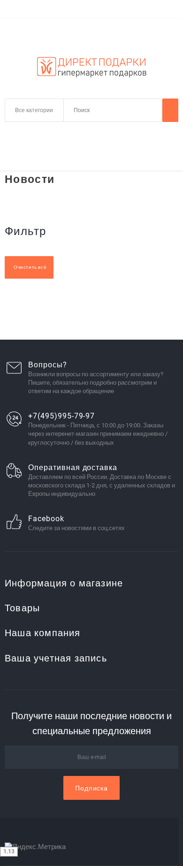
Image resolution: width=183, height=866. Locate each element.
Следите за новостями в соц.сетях (76, 528)
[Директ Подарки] (91, 67)
